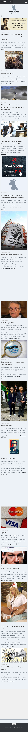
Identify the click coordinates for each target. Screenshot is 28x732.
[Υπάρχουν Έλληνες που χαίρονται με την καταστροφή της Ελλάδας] (14, 93)
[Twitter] (5, 2)
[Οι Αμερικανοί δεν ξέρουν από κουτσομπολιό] (14, 349)
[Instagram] (3, 2)
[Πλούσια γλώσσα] (14, 309)
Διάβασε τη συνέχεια (6, 83)
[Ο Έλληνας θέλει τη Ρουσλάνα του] (14, 602)
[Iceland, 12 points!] (14, 60)
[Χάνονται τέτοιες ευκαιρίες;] (14, 230)
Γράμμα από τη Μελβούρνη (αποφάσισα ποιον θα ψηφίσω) (12, 196)
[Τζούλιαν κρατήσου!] (14, 446)
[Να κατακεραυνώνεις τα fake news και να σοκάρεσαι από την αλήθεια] (14, 24)
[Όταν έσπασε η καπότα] (14, 555)
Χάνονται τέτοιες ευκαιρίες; (12, 254)
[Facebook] (1, 2)
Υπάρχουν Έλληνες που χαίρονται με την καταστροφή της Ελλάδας (12, 107)
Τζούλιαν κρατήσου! (8, 458)
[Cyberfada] (14, 517)
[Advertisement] (14, 285)
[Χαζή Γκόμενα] (14, 401)
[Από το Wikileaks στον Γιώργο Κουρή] (14, 655)
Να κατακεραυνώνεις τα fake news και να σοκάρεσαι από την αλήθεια (13, 36)
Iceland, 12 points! (7, 73)
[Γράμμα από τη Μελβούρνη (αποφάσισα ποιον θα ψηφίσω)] (14, 184)
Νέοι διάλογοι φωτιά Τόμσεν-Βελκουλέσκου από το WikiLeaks (13, 142)
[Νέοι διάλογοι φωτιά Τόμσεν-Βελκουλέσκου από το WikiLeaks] (14, 129)
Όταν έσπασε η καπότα (10, 568)
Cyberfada (4, 532)
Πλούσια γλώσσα (7, 322)
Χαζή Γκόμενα (6, 425)
